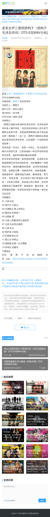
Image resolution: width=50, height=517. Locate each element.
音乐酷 (5, 38)
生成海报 (9, 338)
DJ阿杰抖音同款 (15, 21)
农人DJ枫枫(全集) (9, 16)
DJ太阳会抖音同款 (17, 286)
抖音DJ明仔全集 (13, 19)
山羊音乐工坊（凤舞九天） (29, 16)
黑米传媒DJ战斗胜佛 (28, 19)
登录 (5, 500)
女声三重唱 (12, 93)
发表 (42, 500)
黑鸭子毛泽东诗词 (36, 93)
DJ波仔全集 (12, 283)
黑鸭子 (21, 93)
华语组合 (38, 38)
